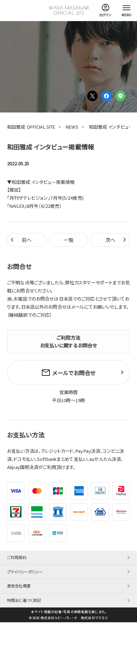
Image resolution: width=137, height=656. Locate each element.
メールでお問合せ (74, 372)
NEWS (72, 126)
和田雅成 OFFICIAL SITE (31, 126)
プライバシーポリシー (25, 571)
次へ (115, 239)
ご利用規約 (16, 557)
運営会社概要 (19, 586)
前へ (21, 239)
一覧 (68, 239)
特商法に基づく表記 (24, 600)
